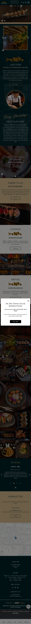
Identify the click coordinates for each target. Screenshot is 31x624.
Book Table (15, 321)
